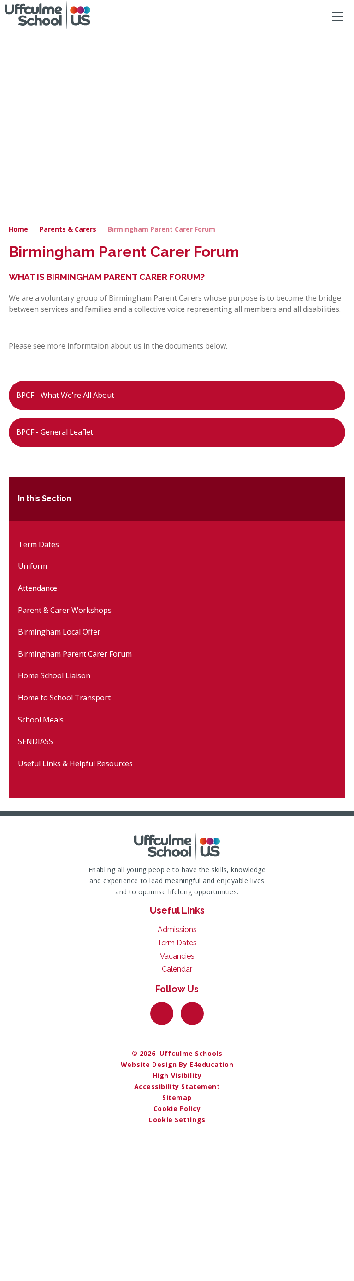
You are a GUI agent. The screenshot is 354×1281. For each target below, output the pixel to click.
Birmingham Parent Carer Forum (161, 229)
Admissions (177, 929)
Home (18, 229)
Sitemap (177, 1097)
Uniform (32, 566)
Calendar (177, 969)
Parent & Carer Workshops (65, 610)
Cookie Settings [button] (176, 1119)
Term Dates (38, 544)
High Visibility (177, 1075)
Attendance (37, 588)
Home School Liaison (54, 675)
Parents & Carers (68, 229)
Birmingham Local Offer (59, 632)
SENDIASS (35, 741)
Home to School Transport (64, 698)
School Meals (41, 720)
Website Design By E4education (177, 1064)
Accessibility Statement (177, 1086)
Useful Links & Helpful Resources (75, 763)
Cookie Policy (177, 1108)
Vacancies (177, 956)
